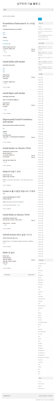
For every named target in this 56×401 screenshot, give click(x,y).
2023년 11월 (40, 154)
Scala (39, 341)
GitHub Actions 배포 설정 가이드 (17, 234)
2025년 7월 (40, 107)
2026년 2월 (40, 91)
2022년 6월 (40, 194)
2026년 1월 (40, 93)
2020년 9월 (40, 241)
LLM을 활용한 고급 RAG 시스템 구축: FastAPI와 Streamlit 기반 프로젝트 (45, 63)
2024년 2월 (40, 147)
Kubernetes (40, 296)
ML (38, 310)
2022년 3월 (40, 201)
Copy (34, 49)
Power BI (40, 319)
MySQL (39, 312)
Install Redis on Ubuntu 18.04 (16, 215)
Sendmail (40, 343)
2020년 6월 (40, 249)
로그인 (39, 381)
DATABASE (40, 275)
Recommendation (42, 331)
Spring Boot (40, 348)
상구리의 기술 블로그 (28, 3)
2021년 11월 (40, 211)
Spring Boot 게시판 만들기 (43, 357)
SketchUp (40, 345)
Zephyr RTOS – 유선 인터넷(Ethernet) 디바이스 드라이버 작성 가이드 (45, 48)
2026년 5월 (40, 84)
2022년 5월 (40, 197)
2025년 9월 (40, 103)
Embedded (40, 282)
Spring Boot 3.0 (41, 355)
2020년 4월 (40, 253)
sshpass (39, 26)
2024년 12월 (40, 124)
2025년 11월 (40, 98)
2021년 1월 (40, 232)
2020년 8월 (40, 244)
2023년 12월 (40, 152)
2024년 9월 (40, 131)
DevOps (9, 55)
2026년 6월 (40, 82)
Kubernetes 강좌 (41, 298)
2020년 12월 (40, 234)
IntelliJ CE (40, 287)
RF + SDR (40, 334)
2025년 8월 (40, 105)
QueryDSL (40, 329)
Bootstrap (40, 270)
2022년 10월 (40, 185)
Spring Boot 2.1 (41, 350)
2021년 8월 (40, 218)
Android (40, 265)
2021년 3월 (40, 227)
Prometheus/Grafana (42, 322)
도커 (4, 133)
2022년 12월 (40, 180)
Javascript (40, 291)
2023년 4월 (40, 171)
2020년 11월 (40, 237)
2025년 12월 (40, 96)
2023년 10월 (40, 157)
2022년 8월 (40, 190)
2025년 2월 (40, 119)
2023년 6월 (40, 166)
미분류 (39, 366)
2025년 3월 (40, 117)
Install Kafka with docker (14, 62)
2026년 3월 (40, 89)
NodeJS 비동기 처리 (12, 171)
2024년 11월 (40, 126)
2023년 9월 (40, 159)
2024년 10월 (40, 129)
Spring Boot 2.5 (41, 352)
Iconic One (38, 399)
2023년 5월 (40, 169)
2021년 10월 (40, 213)
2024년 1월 (40, 150)
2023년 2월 (40, 176)
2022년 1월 (40, 206)
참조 (4, 68)
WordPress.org (41, 388)
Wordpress (51, 399)
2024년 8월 (40, 133)
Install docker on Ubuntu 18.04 (17, 148)
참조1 (4, 32)
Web (39, 364)
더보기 (5, 52)
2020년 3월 (40, 256)
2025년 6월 (40, 110)
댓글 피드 (40, 386)
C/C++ (39, 272)
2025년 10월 (40, 100)
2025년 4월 (40, 115)
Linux (39, 303)
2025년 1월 (40, 122)
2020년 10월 (40, 239)
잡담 (39, 371)
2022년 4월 (40, 199)
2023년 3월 (40, 173)
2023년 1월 (40, 178)
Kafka (8, 87)
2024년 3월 (40, 145)
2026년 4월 (40, 86)
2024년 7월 (40, 136)
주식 (39, 373)
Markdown (40, 308)
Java (39, 289)
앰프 (39, 369)
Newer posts (31, 274)
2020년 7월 (40, 246)
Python (39, 324)
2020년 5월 (40, 251)
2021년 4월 (40, 225)
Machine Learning (41, 305)
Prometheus (5, 43)
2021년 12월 (40, 209)
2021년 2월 (40, 230)
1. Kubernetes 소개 (42, 263)
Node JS (9, 185)
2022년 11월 (40, 183)
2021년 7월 (40, 220)
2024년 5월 (40, 140)
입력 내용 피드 (41, 383)
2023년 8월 (40, 162)
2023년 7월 (40, 164)
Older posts (7, 274)
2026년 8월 (40, 77)
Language (40, 301)
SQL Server (40, 359)
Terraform (40, 362)
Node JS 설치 (9, 252)
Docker (4, 40)
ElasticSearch (41, 279)
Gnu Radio (40, 284)
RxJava (39, 338)
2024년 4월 (40, 143)
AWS (39, 268)
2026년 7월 (40, 79)
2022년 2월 (40, 204)
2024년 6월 (40, 138)
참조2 (4, 34)
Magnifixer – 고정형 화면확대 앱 (45, 29)
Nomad (39, 317)
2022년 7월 (40, 192)
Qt (38, 326)
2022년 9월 (40, 187)
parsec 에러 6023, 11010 (43, 39)
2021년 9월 (40, 216)
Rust (39, 336)
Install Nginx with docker (14, 93)
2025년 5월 (40, 112)
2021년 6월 (40, 223)
